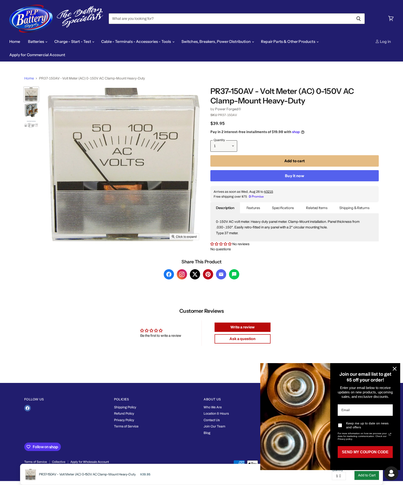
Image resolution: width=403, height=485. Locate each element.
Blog (207, 433)
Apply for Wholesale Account (89, 462)
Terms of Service (126, 426)
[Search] (358, 18)
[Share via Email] (221, 274)
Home (14, 41)
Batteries (36, 41)
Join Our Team (214, 426)
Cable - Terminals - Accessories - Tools (136, 41)
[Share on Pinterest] (208, 274)
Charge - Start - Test (73, 41)
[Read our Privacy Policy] (390, 434)
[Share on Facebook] (169, 274)
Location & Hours (216, 413)
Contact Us (212, 420)
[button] (221, 244)
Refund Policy (124, 413)
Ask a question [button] (242, 339)
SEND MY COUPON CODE (365, 452)
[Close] (394, 368)
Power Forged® (228, 109)
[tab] (225, 207)
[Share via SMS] (234, 274)
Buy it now (294, 175)
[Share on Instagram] (182, 274)
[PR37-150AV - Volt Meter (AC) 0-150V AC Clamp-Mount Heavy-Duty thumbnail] (31, 94)
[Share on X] (195, 274)
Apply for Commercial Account (37, 54)
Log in (385, 41)
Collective (58, 462)
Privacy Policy (124, 420)
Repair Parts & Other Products (288, 41)
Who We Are (213, 407)
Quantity (337, 470)
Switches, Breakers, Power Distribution (216, 41)
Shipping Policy (125, 407)
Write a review (242, 327)
